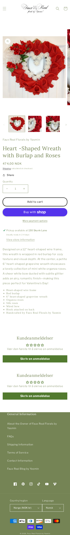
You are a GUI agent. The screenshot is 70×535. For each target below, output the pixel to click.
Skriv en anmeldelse (35, 358)
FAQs (10, 436)
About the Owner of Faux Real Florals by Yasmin (32, 426)
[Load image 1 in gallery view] (17, 124)
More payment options (35, 220)
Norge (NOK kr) (23, 507)
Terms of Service (18, 452)
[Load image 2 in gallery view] (35, 124)
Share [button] (10, 174)
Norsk (49, 507)
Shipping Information (20, 444)
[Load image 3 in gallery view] (53, 124)
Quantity (8, 181)
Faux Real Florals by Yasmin (38, 533)
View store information (20, 239)
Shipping (7, 168)
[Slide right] (66, 125)
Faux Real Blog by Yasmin (23, 468)
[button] (4, 9)
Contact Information (19, 460)
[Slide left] (4, 125)
